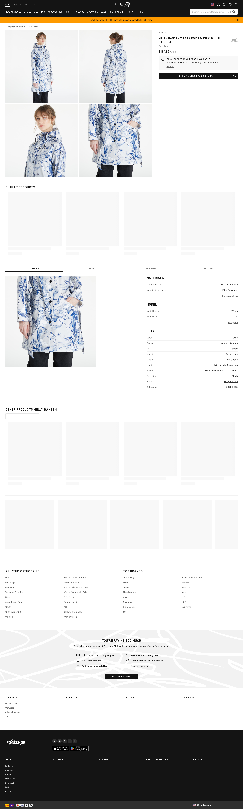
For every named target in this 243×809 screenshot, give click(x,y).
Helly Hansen (231, 381)
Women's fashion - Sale (75, 577)
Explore (170, 66)
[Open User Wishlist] (230, 4)
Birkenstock (129, 607)
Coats (8, 607)
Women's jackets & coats (76, 587)
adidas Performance (192, 577)
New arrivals (13, 11)
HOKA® (185, 582)
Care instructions (230, 296)
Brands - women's (73, 582)
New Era (186, 587)
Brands (79, 11)
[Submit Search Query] (233, 11)
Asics (126, 597)
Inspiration (116, 11)
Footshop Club (111, 646)
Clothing (39, 11)
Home (8, 577)
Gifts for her (70, 597)
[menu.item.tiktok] (70, 741)
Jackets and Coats (14, 602)
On (124, 612)
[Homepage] (27, 742)
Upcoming (92, 11)
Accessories (55, 11)
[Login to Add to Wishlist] (235, 76)
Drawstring (232, 365)
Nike (125, 582)
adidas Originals (131, 577)
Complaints (10, 779)
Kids (32, 4)
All (7, 4)
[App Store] (60, 748)
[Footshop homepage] (121, 4)
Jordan (126, 587)
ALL (65, 607)
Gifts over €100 (13, 612)
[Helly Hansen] (234, 40)
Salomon (127, 602)
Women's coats (71, 616)
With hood (219, 365)
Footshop (10, 582)
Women (24, 4)
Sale (103, 11)
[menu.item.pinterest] (75, 741)
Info (141, 11)
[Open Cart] (236, 4)
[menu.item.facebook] (54, 741)
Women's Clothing (14, 592)
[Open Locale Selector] (212, 4)
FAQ (7, 787)
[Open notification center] (224, 4)
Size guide (233, 322)
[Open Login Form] (218, 4)
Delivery (9, 766)
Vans (184, 592)
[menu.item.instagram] (64, 741)
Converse (186, 607)
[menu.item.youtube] (59, 741)
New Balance (129, 592)
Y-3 (183, 597)
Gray (235, 337)
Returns (8, 774)
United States (204, 805)
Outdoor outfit (71, 602)
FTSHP (129, 11)
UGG (184, 602)
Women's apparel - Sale (75, 592)
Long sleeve (231, 359)
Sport (69, 11)
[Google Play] (79, 748)
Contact (9, 791)
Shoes (27, 11)
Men (14, 4)
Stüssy (8, 716)
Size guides (10, 783)
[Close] (238, 20)
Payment (9, 770)
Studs (235, 376)
